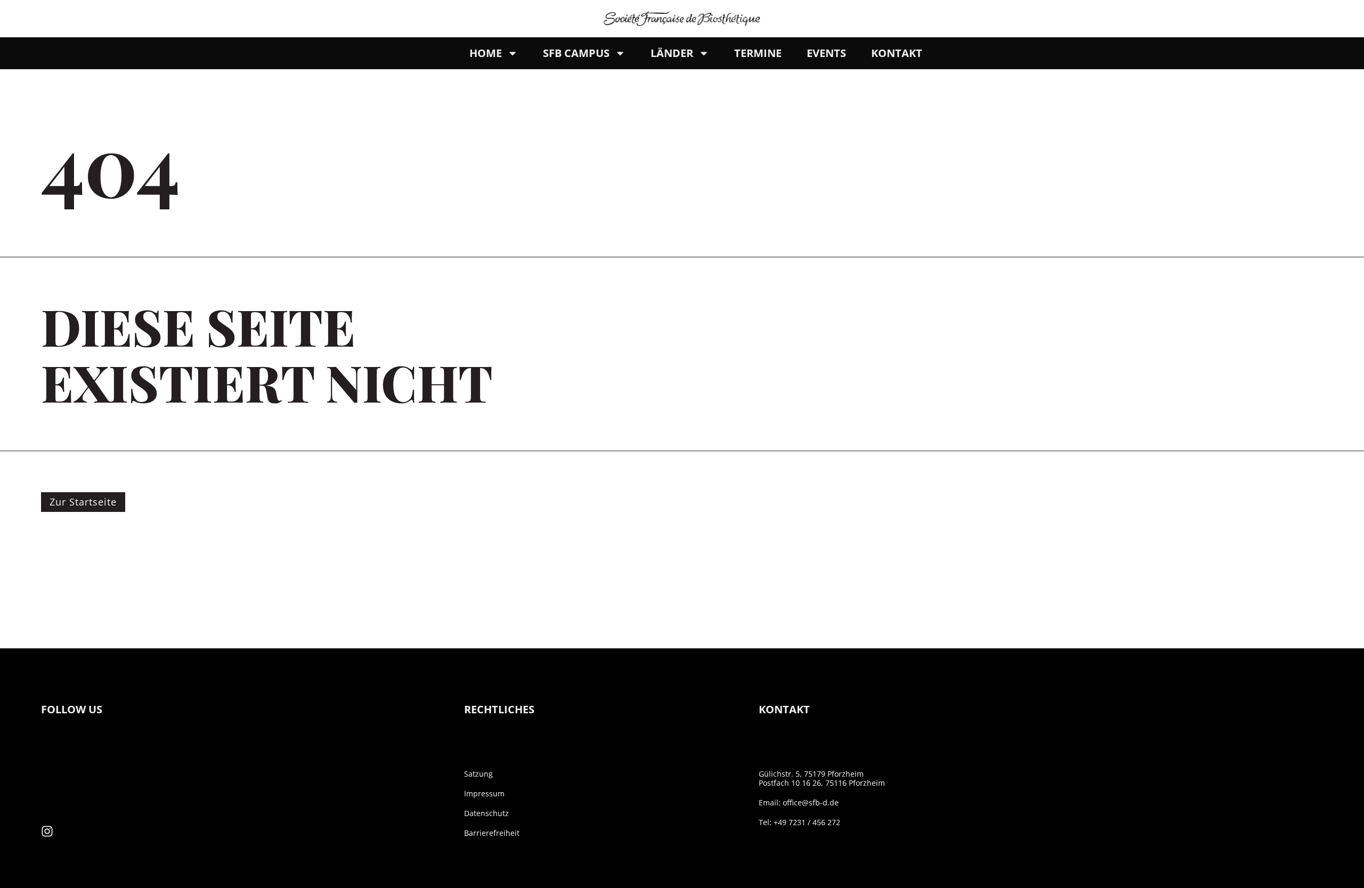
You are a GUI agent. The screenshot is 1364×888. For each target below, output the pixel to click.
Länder (672, 53)
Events (826, 53)
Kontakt (896, 53)
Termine (758, 53)
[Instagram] (47, 831)
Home (485, 53)
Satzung (478, 773)
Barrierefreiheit (491, 832)
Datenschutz (486, 813)
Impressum (484, 793)
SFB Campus (576, 53)
